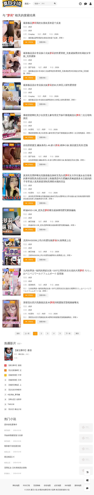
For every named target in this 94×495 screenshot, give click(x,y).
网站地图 (16, 485)
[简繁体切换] (87, 472)
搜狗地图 (78, 485)
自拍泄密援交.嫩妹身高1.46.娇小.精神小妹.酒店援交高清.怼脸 (55, 145)
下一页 (68, 333)
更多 (19, 344)
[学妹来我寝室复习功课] (86, 438)
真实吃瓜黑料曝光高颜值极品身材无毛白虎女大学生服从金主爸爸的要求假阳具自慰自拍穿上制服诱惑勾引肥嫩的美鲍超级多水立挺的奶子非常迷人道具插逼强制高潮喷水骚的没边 (57, 178)
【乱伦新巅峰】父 (13, 370)
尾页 (77, 333)
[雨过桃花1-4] (86, 460)
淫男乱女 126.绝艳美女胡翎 (15, 468)
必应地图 (57, 485)
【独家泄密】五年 (13, 380)
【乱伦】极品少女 (13, 409)
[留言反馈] (85, 3)
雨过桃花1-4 (9, 457)
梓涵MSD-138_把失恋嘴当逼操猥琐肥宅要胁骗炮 (49, 210)
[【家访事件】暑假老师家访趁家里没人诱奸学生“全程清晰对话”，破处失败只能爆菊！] (8, 354)
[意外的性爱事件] (86, 427)
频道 (27, 4)
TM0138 (9, 404)
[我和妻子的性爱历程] (86, 449)
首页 (18, 333)
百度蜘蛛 (36, 485)
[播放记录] (80, 3)
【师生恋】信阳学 (13, 399)
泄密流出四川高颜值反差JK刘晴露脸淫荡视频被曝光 (51, 302)
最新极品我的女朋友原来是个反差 (42, 23)
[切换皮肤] (87, 480)
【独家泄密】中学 (13, 375)
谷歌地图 (47, 485)
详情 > (61, 38)
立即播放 (30, 42)
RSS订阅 (26, 485)
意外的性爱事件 (10, 424)
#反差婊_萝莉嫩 (12, 395)
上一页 (27, 333)
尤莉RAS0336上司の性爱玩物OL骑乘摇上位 (47, 240)
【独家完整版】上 (13, 385)
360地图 (68, 485)
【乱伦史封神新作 (13, 390)
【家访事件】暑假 (23, 350)
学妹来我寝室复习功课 (13, 435)
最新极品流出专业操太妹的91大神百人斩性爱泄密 (49, 85)
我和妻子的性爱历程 (12, 446)
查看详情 (42, 42)
